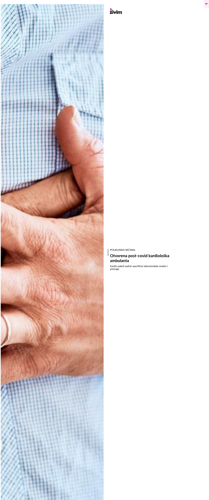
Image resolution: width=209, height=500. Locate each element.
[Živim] (140, 11)
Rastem (108, 252)
